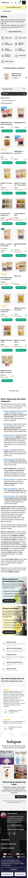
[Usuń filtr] (15, 101)
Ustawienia (13, 869)
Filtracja (5, 93)
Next (26, 77)
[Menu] (24, 2)
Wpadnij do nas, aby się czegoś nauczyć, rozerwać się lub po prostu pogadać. (14, 746)
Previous (2, 77)
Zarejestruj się (9, 601)
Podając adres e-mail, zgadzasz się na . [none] (14, 801)
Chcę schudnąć (9, 632)
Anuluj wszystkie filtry (6, 103)
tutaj (8, 865)
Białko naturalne (9, 435)
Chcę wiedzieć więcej (14, 31)
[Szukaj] (12, 2)
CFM (18, 429)
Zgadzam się (20, 874)
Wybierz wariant (21, 130)
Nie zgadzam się (7, 874)
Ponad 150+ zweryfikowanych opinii (12, 681)
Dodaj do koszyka (7, 130)
